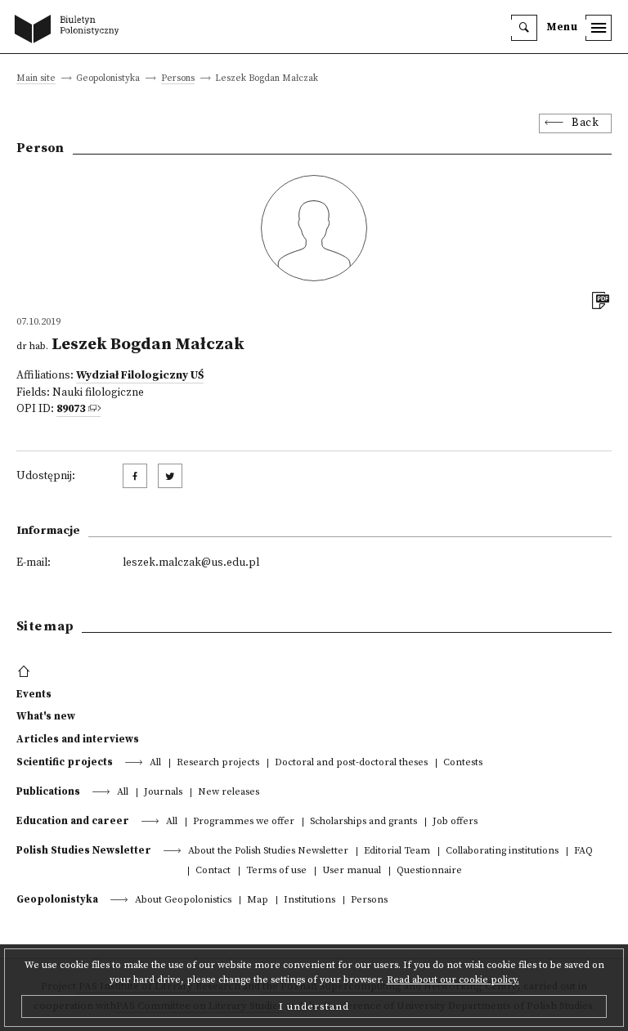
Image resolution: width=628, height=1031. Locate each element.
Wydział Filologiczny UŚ (140, 376)
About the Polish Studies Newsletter (268, 851)
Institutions (309, 900)
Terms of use (276, 871)
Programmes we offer (243, 822)
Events (34, 694)
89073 (70, 409)
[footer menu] (25, 672)
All (155, 763)
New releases (228, 792)
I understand (314, 1006)
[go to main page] (70, 30)
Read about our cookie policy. (453, 980)
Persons (178, 79)
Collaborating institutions (502, 851)
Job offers (455, 822)
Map (257, 900)
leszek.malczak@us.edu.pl (191, 563)
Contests (462, 763)
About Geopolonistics (183, 900)
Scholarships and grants (363, 822)
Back (585, 123)
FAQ (583, 851)
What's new (45, 716)
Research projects (218, 763)
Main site (36, 79)
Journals (163, 792)
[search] (524, 28)
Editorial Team (397, 851)
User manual (351, 871)
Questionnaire (429, 871)
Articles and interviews (77, 739)
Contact (213, 871)
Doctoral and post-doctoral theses (351, 763)
